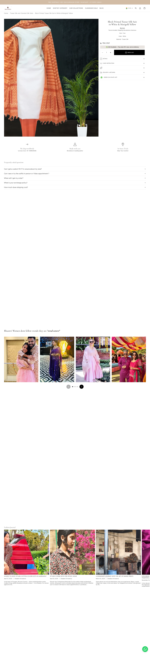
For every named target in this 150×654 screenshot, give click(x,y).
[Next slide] (143, 558)
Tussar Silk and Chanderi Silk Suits (21, 13)
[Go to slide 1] (72, 386)
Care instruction (108, 63)
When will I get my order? (13, 178)
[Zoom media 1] (51, 78)
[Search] (135, 8)
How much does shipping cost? (16, 187)
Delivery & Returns (109, 72)
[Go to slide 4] (77, 386)
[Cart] (144, 8)
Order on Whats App (110, 77)
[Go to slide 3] (75, 386)
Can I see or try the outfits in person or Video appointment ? (26, 174)
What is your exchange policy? (15, 183)
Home (6, 13)
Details (105, 59)
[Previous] (68, 387)
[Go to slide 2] (74, 386)
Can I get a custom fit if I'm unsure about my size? (23, 169)
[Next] (81, 387)
